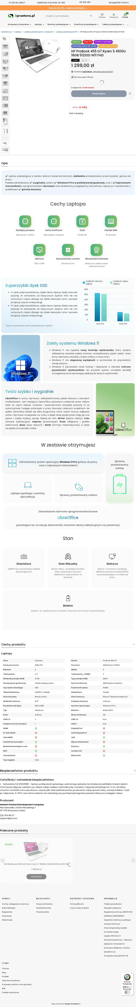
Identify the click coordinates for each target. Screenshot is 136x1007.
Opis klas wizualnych (11, 980)
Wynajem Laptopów (112, 908)
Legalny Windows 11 (112, 936)
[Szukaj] (91, 16)
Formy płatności (77, 904)
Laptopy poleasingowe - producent (38, 32)
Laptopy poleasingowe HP (66, 32)
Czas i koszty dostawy (79, 908)
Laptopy (18, 32)
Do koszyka (36, 876)
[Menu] (131, 974)
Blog (4, 972)
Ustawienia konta (43, 908)
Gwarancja (7, 916)
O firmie (5, 968)
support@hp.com (8, 818)
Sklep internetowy (64, 1004)
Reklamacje (7, 920)
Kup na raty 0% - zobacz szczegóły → (68, 8)
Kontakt (5, 976)
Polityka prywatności (113, 904)
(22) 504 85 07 (7, 815)
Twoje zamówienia (44, 904)
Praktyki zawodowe (10, 992)
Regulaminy (7, 912)
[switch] (127, 992)
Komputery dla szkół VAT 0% (116, 956)
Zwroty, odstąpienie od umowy (15, 904)
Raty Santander (8, 908)
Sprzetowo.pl (6, 32)
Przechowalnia (42, 912)
